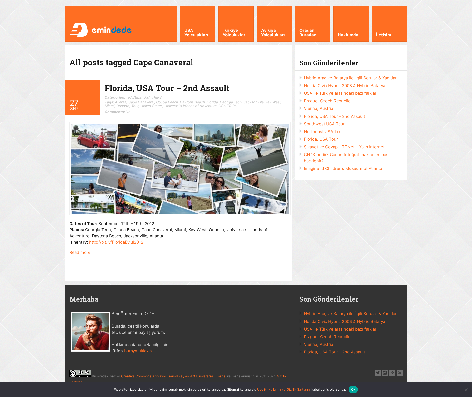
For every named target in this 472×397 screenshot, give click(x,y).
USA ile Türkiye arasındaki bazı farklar (340, 93)
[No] (465, 389)
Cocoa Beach (167, 102)
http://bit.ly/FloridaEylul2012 (116, 242)
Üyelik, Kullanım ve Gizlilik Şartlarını (283, 389)
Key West (273, 102)
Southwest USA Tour (324, 124)
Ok (353, 389)
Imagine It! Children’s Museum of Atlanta (343, 168)
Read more (79, 252)
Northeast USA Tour (323, 131)
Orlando (122, 106)
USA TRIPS (152, 97)
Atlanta (120, 102)
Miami (109, 106)
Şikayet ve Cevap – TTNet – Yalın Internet (344, 146)
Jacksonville (254, 102)
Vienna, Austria (318, 108)
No (118, 112)
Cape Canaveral (141, 102)
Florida (212, 102)
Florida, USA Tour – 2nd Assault (167, 88)
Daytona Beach (192, 102)
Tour (134, 106)
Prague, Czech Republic (327, 100)
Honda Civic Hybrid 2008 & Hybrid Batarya (344, 85)
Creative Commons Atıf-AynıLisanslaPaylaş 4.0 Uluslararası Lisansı (173, 376)
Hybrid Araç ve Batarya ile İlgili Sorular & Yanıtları (351, 78)
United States (151, 106)
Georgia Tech (231, 102)
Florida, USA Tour (321, 139)
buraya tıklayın (138, 350)
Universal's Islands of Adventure (190, 106)
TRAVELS (133, 97)
